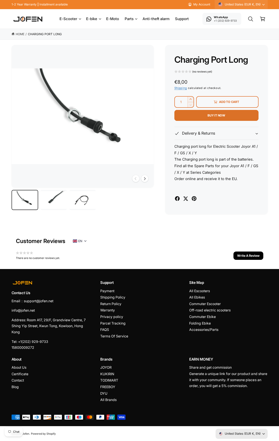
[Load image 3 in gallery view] (82, 200)
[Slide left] (135, 178)
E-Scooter (68, 19)
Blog (15, 387)
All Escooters (199, 291)
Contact (18, 380)
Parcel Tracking (113, 323)
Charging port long (45, 34)
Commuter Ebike (202, 317)
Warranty (107, 310)
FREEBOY (107, 387)
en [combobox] (80, 241)
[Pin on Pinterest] (194, 198)
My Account (201, 4)
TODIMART (109, 380)
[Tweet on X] (186, 198)
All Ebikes (197, 297)
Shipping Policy (112, 297)
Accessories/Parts (203, 330)
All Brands (108, 400)
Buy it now (216, 115)
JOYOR (106, 367)
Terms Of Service (114, 336)
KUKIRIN (107, 374)
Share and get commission (210, 367)
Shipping (180, 88)
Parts (129, 19)
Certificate (20, 374)
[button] (70, 19)
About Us (19, 367)
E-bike (91, 19)
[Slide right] (144, 178)
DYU (103, 393)
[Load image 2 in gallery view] (53, 200)
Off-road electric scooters (210, 310)
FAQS (104, 330)
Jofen (25, 433)
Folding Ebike (200, 323)
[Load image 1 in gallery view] (25, 200)
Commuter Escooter (205, 304)
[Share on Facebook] (177, 198)
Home (20, 34)
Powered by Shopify (43, 433)
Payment (107, 291)
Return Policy (110, 304)
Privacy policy (111, 317)
